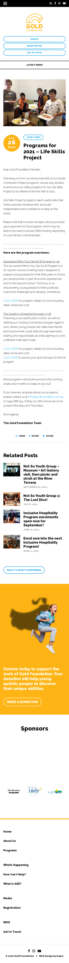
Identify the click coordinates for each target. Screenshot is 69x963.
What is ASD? (12, 883)
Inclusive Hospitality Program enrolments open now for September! (40, 519)
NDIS (6, 922)
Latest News (34, 65)
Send (22, 436)
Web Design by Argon (51, 956)
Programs (10, 850)
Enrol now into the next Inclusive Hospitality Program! (42, 542)
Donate (34, 39)
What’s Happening (15, 865)
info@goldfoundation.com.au (45, 396)
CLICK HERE (10, 300)
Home (7, 831)
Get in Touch (34, 53)
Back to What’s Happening (24, 570)
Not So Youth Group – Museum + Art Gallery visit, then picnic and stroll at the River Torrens (41, 474)
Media (7, 898)
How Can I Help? (14, 874)
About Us (9, 841)
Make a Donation (22, 702)
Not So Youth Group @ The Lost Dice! (41, 498)
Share (35, 436)
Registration (34, 46)
